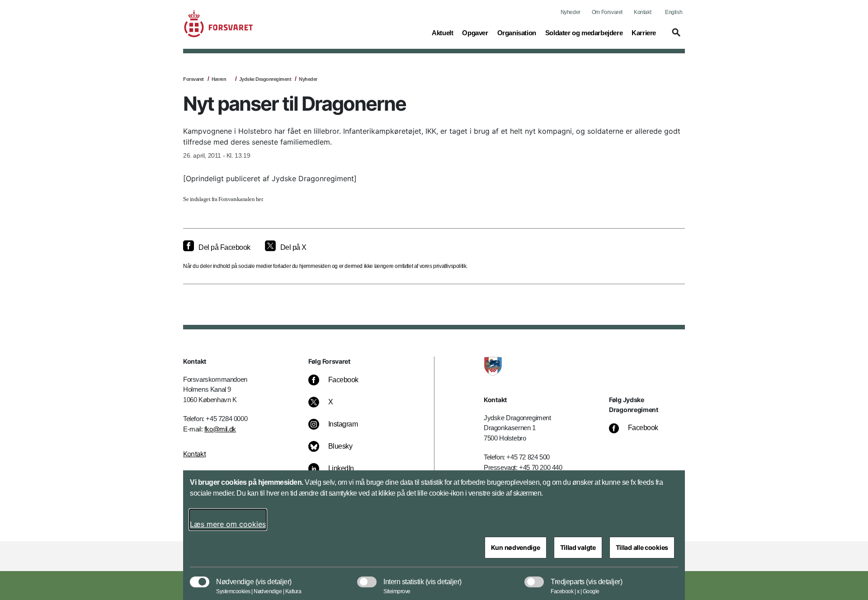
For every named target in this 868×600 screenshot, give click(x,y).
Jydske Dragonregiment (265, 79)
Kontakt (642, 12)
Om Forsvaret (607, 12)
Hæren (219, 79)
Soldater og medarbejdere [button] (584, 32)
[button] (675, 37)
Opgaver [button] (475, 32)
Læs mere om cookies (228, 524)
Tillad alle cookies (642, 547)
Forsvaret (193, 79)
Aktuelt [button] (442, 32)
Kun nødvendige (515, 547)
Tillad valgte (578, 547)
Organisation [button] (516, 32)
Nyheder (570, 12)
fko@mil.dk (220, 429)
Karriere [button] (644, 32)
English (673, 12)
